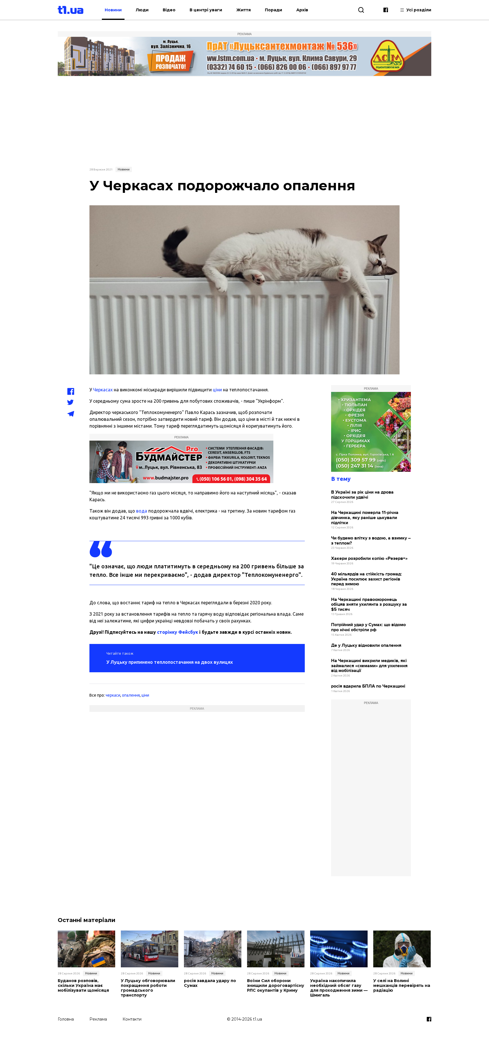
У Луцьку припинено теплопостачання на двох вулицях (169, 662)
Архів (302, 9)
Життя (243, 9)
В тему (341, 478)
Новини (113, 9)
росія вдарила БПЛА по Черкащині (368, 686)
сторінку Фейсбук (177, 632)
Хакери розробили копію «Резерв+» (369, 558)
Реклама (98, 1019)
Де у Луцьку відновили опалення (366, 645)
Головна (66, 1019)
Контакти (132, 1019)
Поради (273, 9)
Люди (142, 9)
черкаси (113, 695)
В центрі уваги (206, 9)
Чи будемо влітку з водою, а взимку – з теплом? (371, 541)
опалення (131, 695)
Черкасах (103, 389)
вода (141, 510)
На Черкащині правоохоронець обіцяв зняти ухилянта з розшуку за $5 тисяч (369, 604)
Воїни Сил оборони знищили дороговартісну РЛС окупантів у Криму (275, 985)
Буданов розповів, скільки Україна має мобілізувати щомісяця (83, 985)
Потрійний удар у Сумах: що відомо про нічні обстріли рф (368, 627)
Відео (169, 9)
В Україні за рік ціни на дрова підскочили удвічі (362, 495)
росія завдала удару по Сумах (210, 983)
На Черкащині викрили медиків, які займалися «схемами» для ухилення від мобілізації (369, 665)
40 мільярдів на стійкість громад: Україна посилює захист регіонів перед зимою (366, 579)
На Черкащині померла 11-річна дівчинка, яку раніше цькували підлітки (364, 517)
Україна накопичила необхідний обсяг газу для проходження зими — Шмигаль (339, 987)
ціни (217, 389)
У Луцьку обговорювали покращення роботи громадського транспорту (148, 987)
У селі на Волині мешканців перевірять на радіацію (401, 985)
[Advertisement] (244, 121)
